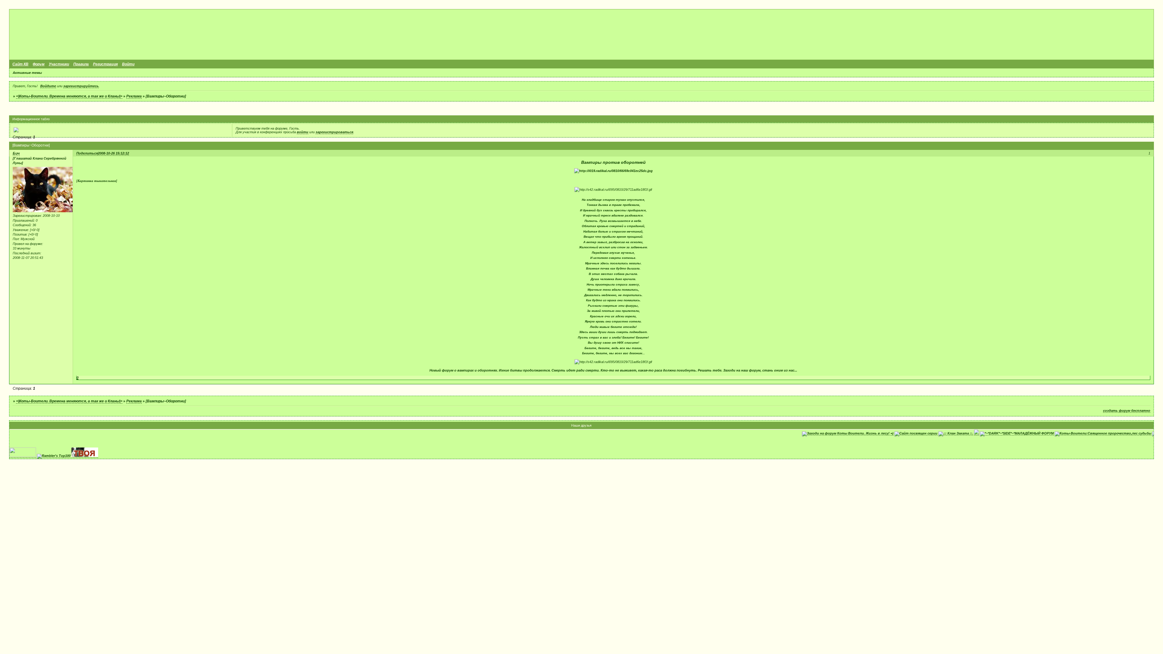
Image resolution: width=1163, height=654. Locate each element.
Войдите (48, 86)
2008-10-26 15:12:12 (113, 153)
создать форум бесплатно (1126, 410)
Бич (16, 153)
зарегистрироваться (334, 132)
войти (302, 132)
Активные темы (27, 72)
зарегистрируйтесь (81, 86)
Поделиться (87, 153)
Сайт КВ (20, 64)
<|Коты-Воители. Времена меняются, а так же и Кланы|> (69, 96)
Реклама (134, 96)
